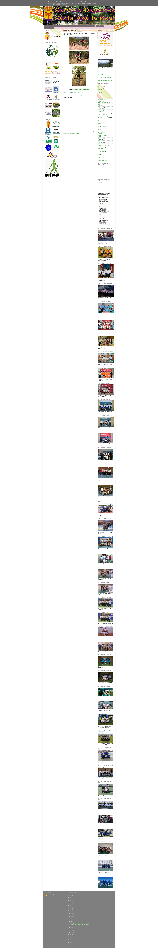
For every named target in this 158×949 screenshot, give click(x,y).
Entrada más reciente (68, 131)
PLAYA (99, 144)
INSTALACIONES (49, 28)
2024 (71, 897)
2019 (71, 905)
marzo (72, 930)
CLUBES (82, 26)
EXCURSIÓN (100, 105)
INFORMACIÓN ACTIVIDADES (104, 117)
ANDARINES (100, 88)
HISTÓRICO (100, 26)
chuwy (81, 945)
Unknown (48, 895)
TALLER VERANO (101, 151)
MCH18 (99, 127)
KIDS (99, 123)
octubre (72, 916)
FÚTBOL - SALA (101, 108)
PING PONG (100, 141)
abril (71, 929)
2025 (71, 895)
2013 (71, 936)
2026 (71, 894)
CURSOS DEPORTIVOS (103, 93)
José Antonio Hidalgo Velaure (51, 894)
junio (72, 923)
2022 (71, 900)
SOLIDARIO (100, 150)
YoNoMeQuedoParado (102, 160)
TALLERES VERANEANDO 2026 (104, 77)
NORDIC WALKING (102, 135)
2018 (71, 907)
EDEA (99, 98)
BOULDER (100, 90)
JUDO (99, 120)
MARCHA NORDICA (102, 124)
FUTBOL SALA (101, 111)
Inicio (80, 131)
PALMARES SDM (90, 26)
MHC (99, 129)
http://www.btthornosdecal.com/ (82, 89)
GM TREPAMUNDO (102, 116)
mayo (72, 927)
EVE (99, 104)
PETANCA (100, 139)
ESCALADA (100, 101)
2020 (71, 903)
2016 (71, 910)
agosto (72, 919)
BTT (68, 93)
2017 (71, 908)
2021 (71, 902)
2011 (71, 939)
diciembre (73, 913)
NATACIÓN (100, 133)
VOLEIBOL (100, 158)
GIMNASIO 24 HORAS (102, 114)
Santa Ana (100, 182)
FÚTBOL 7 (100, 110)
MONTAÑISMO (101, 130)
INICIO (47, 26)
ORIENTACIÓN (101, 138)
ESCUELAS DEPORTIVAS (57, 26)
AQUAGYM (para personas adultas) (105, 80)
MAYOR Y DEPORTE (102, 126)
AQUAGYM (100, 89)
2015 (71, 911)
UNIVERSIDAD (101, 157)
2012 (71, 937)
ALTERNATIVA (101, 86)
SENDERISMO (101, 147)
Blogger (93, 945)
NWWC (99, 136)
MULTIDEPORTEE (101, 132)
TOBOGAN (100, 154)
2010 (71, 940)
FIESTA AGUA (101, 107)
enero (72, 932)
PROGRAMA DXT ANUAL (71, 26)
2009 (71, 942)
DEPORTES (100, 96)
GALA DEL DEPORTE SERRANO (104, 113)
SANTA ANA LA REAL (102, 145)
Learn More (103, 3)
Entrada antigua (91, 131)
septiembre (73, 918)
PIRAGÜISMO (101, 142)
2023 (71, 898)
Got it (108, 3)
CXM (99, 95)
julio (71, 921)
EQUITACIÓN (100, 99)
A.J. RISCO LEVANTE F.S (103, 85)
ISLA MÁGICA (101, 74)
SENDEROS (100, 148)
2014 (71, 934)
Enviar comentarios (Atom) (73, 133)
